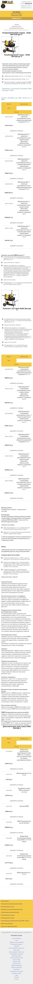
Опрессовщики (16, 959)
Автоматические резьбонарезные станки (12, 909)
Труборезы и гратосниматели (17, 942)
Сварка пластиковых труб (16, 957)
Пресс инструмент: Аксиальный (16, 952)
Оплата (16, 979)
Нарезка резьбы (16, 26)
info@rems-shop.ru (26, 5)
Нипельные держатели (7, 923)
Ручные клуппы (5, 901)
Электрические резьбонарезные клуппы (11, 904)
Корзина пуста (16, 18)
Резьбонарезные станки (16, 28)
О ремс (16, 975)
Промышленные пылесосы (16, 971)
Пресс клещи (16, 950)
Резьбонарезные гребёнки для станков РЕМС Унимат (15, 921)
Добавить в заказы (16, 131)
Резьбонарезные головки (7, 915)
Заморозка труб (16, 961)
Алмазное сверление (16, 967)
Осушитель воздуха (16, 973)
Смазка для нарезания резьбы (9, 926)
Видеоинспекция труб (16, 965)
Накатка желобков (16, 938)
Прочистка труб (16, 963)
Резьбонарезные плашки (7, 918)
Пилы (16, 940)
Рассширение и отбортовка (16, 954)
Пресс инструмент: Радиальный (16, 948)
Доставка (16, 977)
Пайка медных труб (16, 956)
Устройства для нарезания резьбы (10, 912)
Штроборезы (16, 969)
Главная (16, 24)
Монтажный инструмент (16, 944)
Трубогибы (16, 946)
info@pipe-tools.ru (26, 7)
